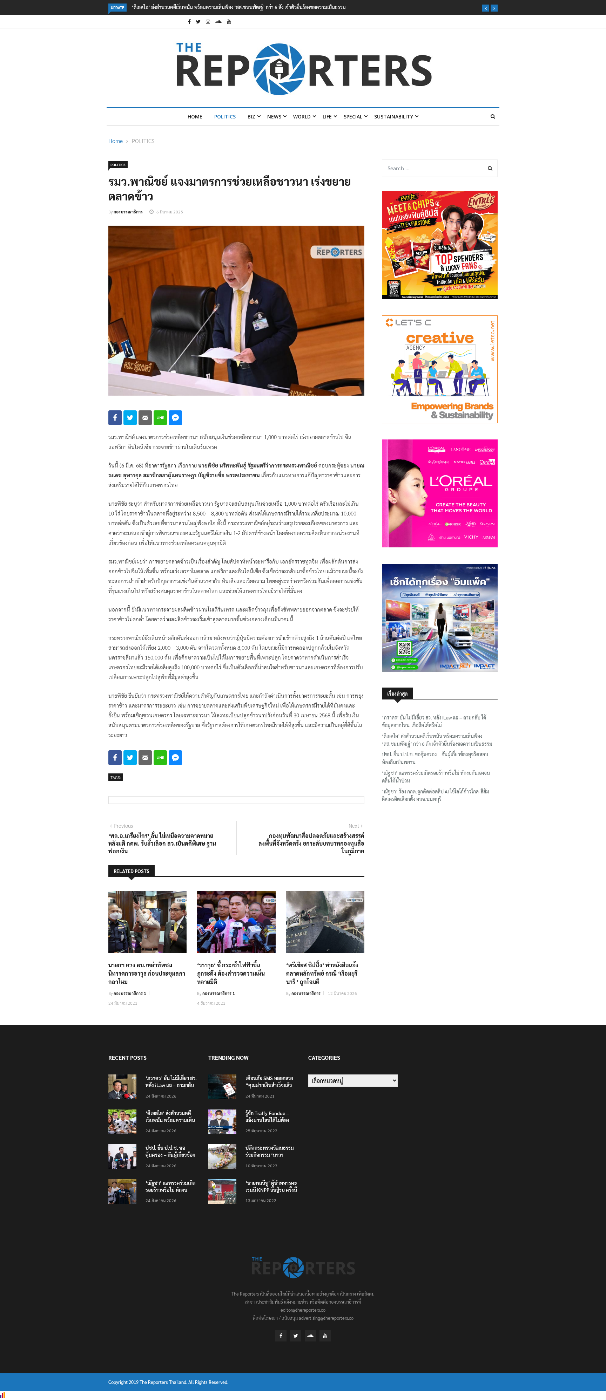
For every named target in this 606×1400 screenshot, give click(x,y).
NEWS (274, 116)
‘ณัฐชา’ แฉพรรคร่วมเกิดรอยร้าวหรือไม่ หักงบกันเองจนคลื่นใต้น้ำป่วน (436, 777)
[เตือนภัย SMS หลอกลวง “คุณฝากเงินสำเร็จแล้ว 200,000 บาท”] (224, 1087)
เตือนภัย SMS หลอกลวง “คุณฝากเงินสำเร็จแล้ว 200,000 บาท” (269, 1085)
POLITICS (225, 116)
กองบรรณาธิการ (128, 211)
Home (195, 116)
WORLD (302, 116)
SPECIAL (353, 116)
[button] (485, 8)
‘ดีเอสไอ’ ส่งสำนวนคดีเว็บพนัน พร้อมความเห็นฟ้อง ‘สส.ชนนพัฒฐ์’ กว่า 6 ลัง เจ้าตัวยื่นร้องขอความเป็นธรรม (239, 7)
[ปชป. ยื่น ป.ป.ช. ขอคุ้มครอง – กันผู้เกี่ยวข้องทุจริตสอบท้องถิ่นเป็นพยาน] (124, 1157)
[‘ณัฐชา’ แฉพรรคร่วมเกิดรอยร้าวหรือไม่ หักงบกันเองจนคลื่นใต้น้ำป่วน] (124, 1192)
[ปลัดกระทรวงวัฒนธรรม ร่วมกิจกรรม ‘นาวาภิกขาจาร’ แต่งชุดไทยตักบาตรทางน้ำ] (224, 1157)
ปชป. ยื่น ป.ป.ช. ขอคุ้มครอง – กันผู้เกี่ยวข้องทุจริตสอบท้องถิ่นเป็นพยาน (435, 758)
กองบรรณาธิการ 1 (130, 993)
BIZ (251, 116)
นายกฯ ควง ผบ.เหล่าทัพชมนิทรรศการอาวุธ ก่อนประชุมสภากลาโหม (146, 973)
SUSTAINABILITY (393, 116)
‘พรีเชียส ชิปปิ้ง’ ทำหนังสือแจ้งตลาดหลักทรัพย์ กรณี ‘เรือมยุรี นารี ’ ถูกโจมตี (322, 973)
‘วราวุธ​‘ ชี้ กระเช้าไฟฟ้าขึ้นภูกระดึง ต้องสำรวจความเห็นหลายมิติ (231, 973)
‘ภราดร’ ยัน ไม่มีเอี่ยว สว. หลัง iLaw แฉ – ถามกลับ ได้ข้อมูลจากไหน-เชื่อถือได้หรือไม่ (434, 721)
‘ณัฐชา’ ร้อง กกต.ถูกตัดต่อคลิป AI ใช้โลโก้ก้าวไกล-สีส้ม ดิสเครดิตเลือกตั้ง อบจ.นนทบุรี (435, 795)
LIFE (327, 116)
